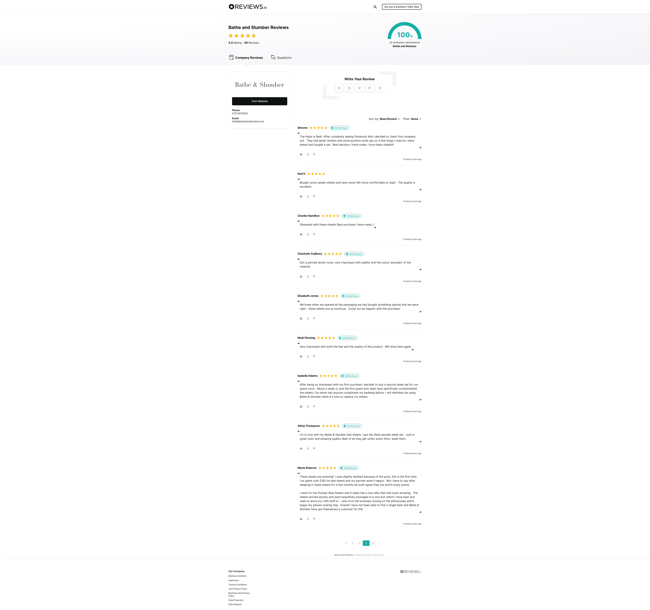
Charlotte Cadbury (310, 253)
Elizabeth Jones (308, 295)
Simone (303, 127)
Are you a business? (401, 6)
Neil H (301, 173)
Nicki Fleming (306, 337)
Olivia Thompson (309, 425)
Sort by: (383, 119)
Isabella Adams (308, 375)
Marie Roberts (307, 467)
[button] (375, 7)
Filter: (410, 119)
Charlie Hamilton (309, 215)
